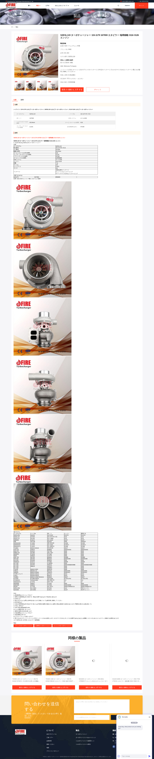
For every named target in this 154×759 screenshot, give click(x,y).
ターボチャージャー (81, 734)
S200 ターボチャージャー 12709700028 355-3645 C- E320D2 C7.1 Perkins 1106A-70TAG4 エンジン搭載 (127, 680)
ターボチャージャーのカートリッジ (86, 737)
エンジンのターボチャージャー (62, 625)
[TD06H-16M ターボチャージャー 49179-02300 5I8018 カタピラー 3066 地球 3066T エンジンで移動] (27, 660)
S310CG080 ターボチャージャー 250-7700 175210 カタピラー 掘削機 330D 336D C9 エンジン (93, 680)
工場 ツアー (50, 737)
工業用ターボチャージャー (42, 625)
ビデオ (47, 5)
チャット (141, 5)
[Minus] (149, 717)
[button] (58, 86)
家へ (29, 5)
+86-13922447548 (143, 1)
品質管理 (49, 741)
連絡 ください (50, 744)
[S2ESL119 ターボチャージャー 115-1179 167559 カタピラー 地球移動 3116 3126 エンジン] (36, 56)
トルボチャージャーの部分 (83, 744)
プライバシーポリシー (53, 751)
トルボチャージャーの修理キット (85, 741)
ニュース (76, 5)
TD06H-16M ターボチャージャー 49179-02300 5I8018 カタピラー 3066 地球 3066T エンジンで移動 (27, 680)
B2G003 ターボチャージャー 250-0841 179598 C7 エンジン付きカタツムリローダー (60, 680)
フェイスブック (113, 746)
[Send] (149, 756)
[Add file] (118, 756)
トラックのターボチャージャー (23, 625)
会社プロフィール (52, 734)
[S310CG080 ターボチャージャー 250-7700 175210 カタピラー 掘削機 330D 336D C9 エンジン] (93, 660)
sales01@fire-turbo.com (128, 1)
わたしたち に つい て (61, 5)
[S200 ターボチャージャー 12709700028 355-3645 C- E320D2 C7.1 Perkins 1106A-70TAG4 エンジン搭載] (127, 660)
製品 (37, 5)
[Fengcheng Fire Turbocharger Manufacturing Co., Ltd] (11, 5)
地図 (48, 747)
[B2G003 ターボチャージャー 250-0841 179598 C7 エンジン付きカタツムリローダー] (60, 660)
